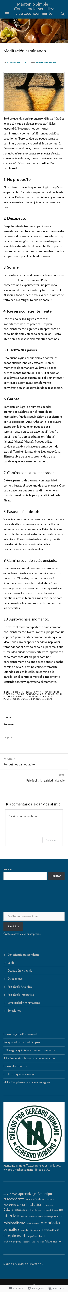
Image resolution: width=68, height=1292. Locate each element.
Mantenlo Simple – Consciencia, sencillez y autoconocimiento (34, 8)
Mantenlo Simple (46, 62)
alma (5, 1194)
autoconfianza (14, 1199)
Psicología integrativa (20, 994)
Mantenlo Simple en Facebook (23, 1264)
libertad (11, 1215)
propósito (50, 1222)
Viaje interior (53, 1241)
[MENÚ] (6, 13)
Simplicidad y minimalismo (23, 1002)
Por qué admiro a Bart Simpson (22, 1042)
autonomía (31, 1199)
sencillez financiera (31, 1230)
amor (13, 1194)
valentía (40, 1242)
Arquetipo (45, 1193)
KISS (61, 1210)
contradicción (31, 1204)
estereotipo (21, 1209)
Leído (11, 962)
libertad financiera (29, 1216)
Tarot (42, 1236)
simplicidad (14, 1235)
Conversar (48, 1205)
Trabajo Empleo (12, 1241)
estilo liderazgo (34, 1210)
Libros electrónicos (15, 1066)
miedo (58, 1216)
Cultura (8, 1209)
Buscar (7, 869)
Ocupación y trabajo (19, 970)
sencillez (11, 1229)
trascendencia (29, 1242)
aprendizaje (27, 1193)
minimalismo (14, 1222)
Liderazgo (48, 1216)
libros (40, 1216)
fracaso (55, 1210)
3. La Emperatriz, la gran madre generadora (29, 1058)
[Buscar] (59, 13)
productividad (33, 1223)
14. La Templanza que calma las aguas (26, 1082)
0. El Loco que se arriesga (18, 1074)
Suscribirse (13, 926)
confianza (50, 1199)
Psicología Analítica (19, 986)
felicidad (47, 1210)
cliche (41, 1199)
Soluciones (14, 1010)
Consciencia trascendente (23, 954)
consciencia (11, 1205)
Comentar (51, 840)
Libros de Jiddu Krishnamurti (20, 1034)
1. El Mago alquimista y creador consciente (29, 1050)
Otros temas (15, 978)
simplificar (32, 1236)
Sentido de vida (50, 1229)
